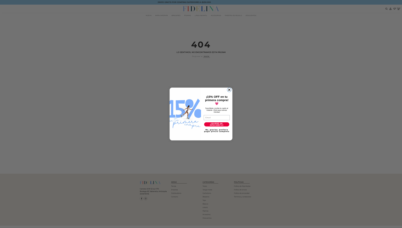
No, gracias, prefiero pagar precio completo (216, 130)
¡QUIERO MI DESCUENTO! (217, 124)
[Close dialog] (229, 90)
